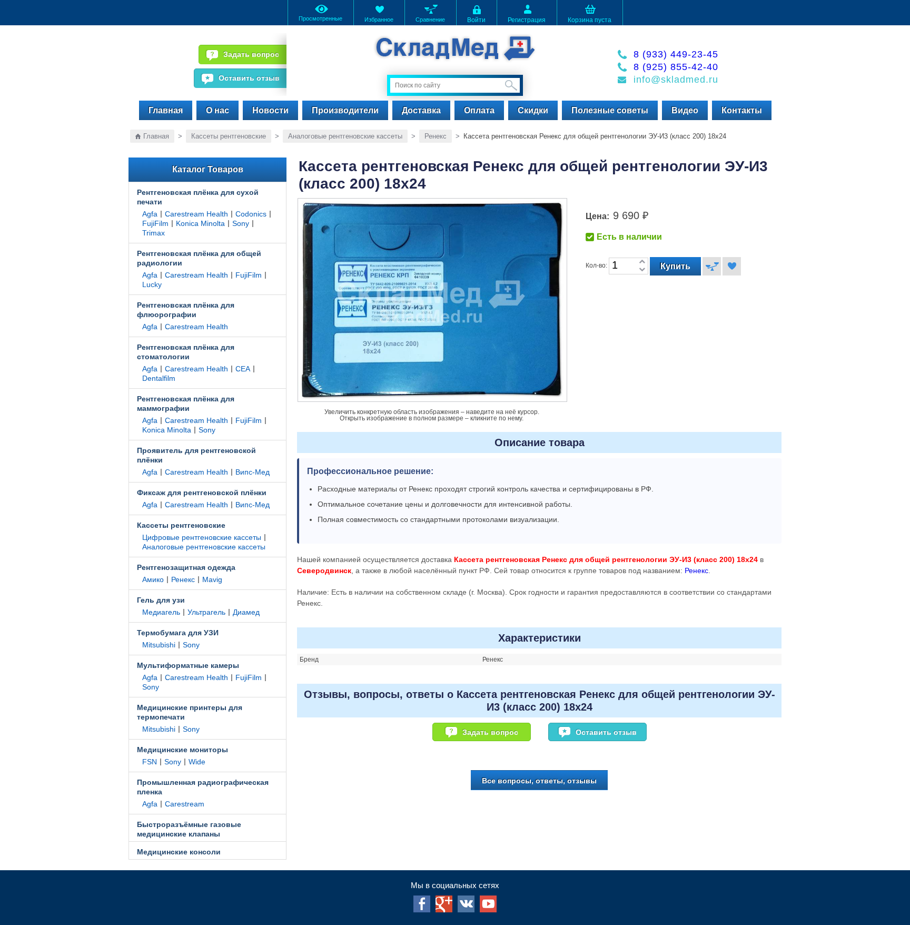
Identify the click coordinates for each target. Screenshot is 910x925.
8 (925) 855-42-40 (676, 67)
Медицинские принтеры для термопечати (189, 712)
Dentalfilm (158, 378)
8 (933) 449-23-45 (676, 54)
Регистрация (527, 20)
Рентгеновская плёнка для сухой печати (198, 197)
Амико (153, 579)
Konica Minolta (200, 223)
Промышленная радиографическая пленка (203, 787)
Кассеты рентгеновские (228, 136)
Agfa (149, 214)
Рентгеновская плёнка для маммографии (185, 403)
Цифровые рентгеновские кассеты (201, 537)
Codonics (250, 214)
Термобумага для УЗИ (178, 632)
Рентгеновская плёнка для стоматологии (185, 352)
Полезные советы (609, 110)
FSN (149, 761)
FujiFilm (155, 223)
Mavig (212, 579)
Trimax (153, 233)
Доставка (421, 110)
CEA (242, 369)
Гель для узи (161, 600)
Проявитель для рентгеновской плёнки (196, 455)
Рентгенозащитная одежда (186, 567)
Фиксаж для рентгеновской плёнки (201, 492)
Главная (166, 110)
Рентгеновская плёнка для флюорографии (185, 310)
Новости (270, 110)
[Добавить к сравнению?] (712, 266)
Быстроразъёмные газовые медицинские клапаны (189, 829)
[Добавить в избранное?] (732, 266)
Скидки (533, 110)
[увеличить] (642, 262)
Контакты (741, 110)
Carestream (184, 804)
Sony (240, 223)
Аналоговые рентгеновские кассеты (345, 136)
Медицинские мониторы (182, 749)
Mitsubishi (158, 645)
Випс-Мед (252, 472)
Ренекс (435, 136)
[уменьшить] (642, 270)
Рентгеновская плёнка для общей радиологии (199, 258)
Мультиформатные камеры (188, 665)
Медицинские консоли (179, 852)
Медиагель (161, 612)
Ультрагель (206, 612)
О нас (217, 110)
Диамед (246, 612)
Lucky (152, 284)
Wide (197, 761)
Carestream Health (196, 214)
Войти (476, 20)
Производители (345, 110)
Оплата (479, 110)
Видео (684, 110)
